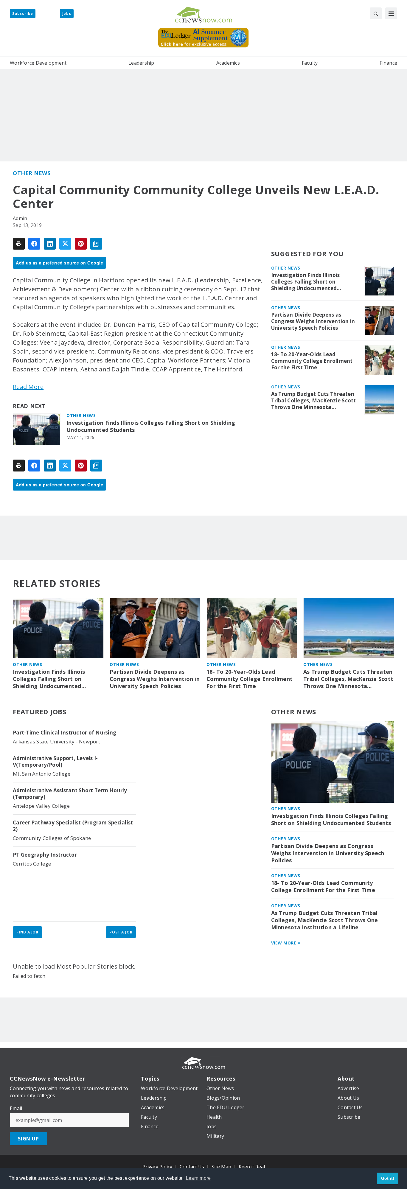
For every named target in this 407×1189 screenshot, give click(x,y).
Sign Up (28, 1138)
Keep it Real (252, 1166)
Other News (31, 173)
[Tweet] (65, 244)
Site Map (221, 1166)
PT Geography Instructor (45, 855)
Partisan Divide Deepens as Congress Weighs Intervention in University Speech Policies (313, 321)
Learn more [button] (198, 1178)
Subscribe (22, 13)
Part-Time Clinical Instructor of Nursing (64, 732)
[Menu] (391, 13)
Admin (20, 218)
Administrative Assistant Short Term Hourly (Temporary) (70, 793)
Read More (28, 387)
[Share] (34, 244)
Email (16, 1108)
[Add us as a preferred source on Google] (96, 244)
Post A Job (120, 932)
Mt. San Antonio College (41, 773)
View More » (286, 943)
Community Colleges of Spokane (52, 838)
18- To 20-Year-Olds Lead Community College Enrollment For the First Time (312, 361)
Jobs (66, 13)
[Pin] (81, 244)
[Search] (376, 13)
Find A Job (27, 932)
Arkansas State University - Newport (56, 741)
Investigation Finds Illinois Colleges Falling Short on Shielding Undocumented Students (150, 426)
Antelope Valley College (41, 805)
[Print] (19, 244)
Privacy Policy (157, 1166)
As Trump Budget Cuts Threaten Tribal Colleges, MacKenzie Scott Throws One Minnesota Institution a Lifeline (313, 400)
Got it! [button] (387, 1178)
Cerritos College (32, 863)
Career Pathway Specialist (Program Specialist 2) (73, 825)
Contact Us (192, 1166)
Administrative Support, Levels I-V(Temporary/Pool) (55, 761)
